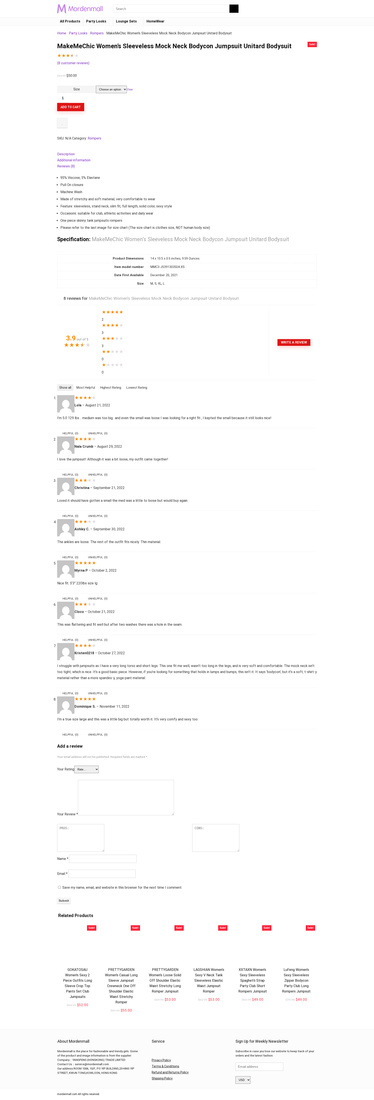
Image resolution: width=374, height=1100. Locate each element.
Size (76, 89)
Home (61, 33)
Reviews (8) (66, 166)
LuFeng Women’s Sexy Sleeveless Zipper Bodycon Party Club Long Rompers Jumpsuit (296, 980)
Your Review (67, 814)
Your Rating (65, 769)
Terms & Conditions (165, 1066)
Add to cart (71, 107)
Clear (130, 89)
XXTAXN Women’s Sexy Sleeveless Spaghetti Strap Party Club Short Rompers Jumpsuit (252, 980)
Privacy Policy (161, 1060)
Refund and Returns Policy (170, 1072)
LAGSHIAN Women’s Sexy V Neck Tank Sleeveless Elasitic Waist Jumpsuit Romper (208, 980)
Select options (77, 1009)
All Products (70, 21)
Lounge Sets (126, 21)
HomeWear (155, 21)
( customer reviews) (73, 63)
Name (62, 859)
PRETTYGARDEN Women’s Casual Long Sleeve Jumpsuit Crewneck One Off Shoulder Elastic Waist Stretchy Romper (121, 986)
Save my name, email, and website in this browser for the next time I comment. (122, 887)
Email (62, 874)
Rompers (97, 33)
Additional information (73, 160)
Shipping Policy (162, 1078)
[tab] (187, 154)
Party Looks (96, 21)
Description (66, 154)
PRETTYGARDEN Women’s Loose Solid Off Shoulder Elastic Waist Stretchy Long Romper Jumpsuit (165, 980)
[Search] (234, 9)
